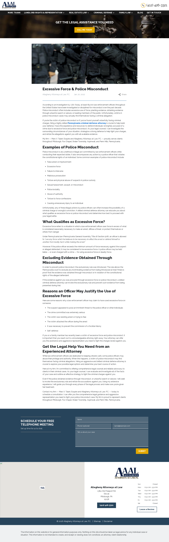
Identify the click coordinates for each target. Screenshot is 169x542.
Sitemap (97, 521)
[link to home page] (9, 5)
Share (124, 94)
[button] (42, 488)
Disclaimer (108, 521)
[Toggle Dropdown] (64, 12)
